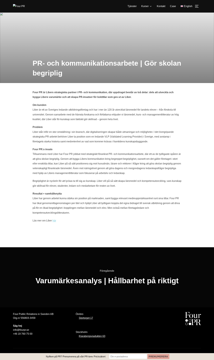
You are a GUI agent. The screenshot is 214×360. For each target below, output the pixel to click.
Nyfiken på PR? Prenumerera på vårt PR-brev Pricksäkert (75, 356)
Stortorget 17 (86, 318)
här (54, 220)
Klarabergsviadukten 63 (92, 336)
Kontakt (161, 6)
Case (173, 6)
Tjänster (132, 6)
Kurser (145, 6)
